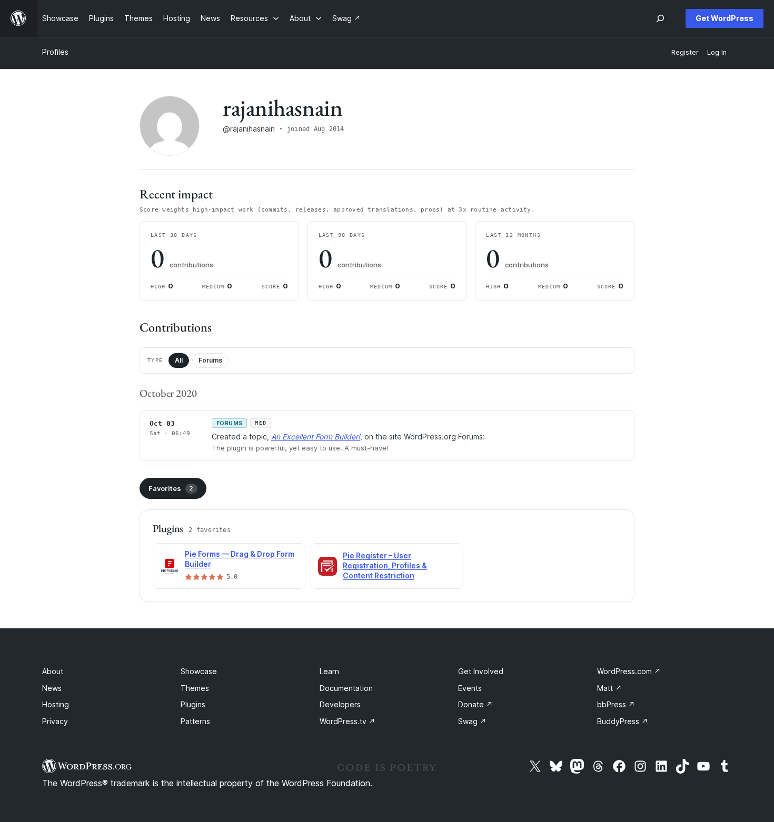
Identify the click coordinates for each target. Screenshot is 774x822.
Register (685, 52)
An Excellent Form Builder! (315, 436)
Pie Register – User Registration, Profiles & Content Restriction (385, 565)
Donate (475, 704)
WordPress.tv (347, 721)
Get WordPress (724, 18)
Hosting (55, 704)
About (52, 671)
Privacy (55, 721)
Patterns (195, 721)
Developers (340, 704)
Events (470, 688)
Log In (717, 52)
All (179, 360)
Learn (329, 671)
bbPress (616, 704)
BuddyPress (622, 721)
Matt (609, 688)
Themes (195, 688)
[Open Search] (660, 18)
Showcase (199, 671)
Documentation (346, 688)
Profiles (55, 51)
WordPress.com (629, 671)
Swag (472, 721)
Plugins (193, 704)
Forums (210, 360)
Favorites (170, 488)
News (52, 688)
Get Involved (480, 671)
